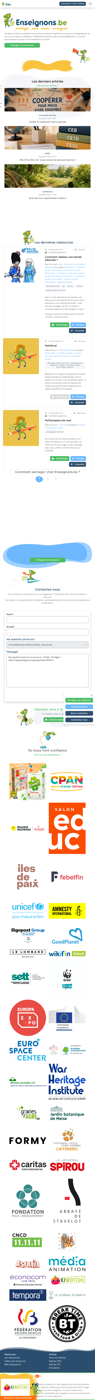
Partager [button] (79, 325)
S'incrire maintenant (58, 719)
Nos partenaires (79, 707)
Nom (10, 614)
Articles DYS (55, 1361)
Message (12, 652)
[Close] (91, 695)
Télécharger (61, 325)
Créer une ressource (14, 1361)
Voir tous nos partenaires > (47, 755)
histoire (79, 286)
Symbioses (47, 192)
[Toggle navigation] (90, 3)
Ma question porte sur (21, 639)
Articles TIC (54, 1364)
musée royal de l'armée (55, 290)
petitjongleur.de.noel (54, 432)
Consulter (79, 331)
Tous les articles (57, 1357)
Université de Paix (47, 115)
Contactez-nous (79, 720)
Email (11, 627)
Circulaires (54, 1367)
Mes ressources (12, 1364)
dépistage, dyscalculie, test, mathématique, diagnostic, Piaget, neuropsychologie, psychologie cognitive (65, 365)
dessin (70, 286)
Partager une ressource (22, 45)
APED (47, 153)
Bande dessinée (52, 286)
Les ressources (12, 1357)
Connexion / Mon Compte (72, 4)
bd (63, 286)
